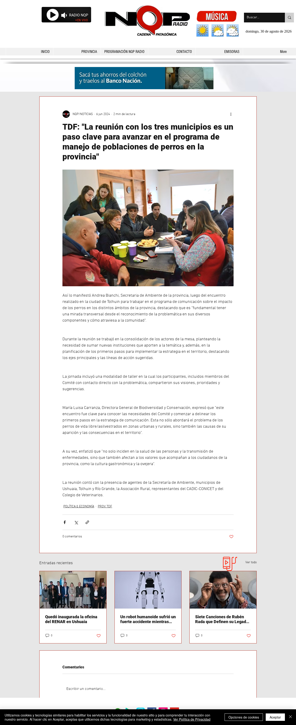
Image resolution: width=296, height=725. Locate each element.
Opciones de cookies (243, 717)
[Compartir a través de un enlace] (87, 522)
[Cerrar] (290, 717)
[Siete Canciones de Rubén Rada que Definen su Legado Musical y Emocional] (223, 590)
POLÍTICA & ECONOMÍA (78, 507)
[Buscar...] (289, 17)
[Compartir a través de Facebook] (64, 522)
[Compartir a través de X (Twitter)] (76, 522)
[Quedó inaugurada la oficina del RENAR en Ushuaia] (73, 590)
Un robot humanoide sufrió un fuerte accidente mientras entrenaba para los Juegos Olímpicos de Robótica (148, 619)
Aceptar (275, 717)
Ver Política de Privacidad (191, 719)
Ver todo (251, 562)
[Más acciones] (231, 114)
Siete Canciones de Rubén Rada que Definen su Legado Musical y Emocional (221, 619)
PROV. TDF (105, 507)
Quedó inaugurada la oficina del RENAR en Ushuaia (71, 619)
